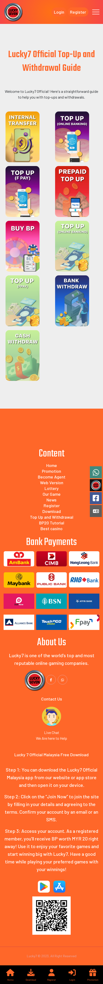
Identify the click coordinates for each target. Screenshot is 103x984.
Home (51, 465)
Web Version (51, 482)
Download (51, 511)
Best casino (51, 528)
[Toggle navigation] (95, 12)
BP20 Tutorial (51, 522)
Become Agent (51, 476)
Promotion (51, 471)
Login (59, 12)
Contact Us (51, 698)
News (51, 499)
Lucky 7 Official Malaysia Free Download (51, 754)
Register (78, 12)
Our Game (52, 494)
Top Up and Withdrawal (51, 517)
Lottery (52, 488)
